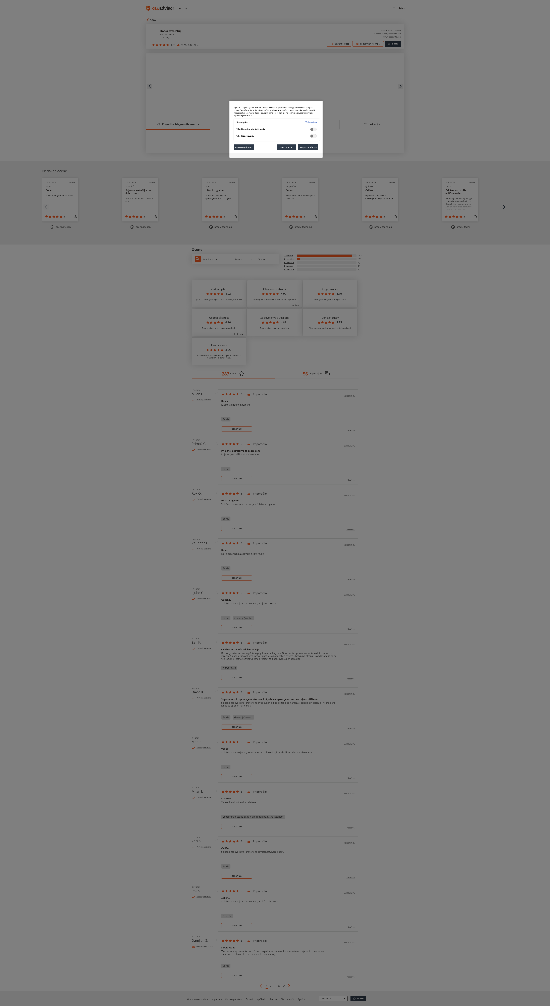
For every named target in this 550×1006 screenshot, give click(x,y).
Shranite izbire (286, 147)
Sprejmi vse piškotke (308, 147)
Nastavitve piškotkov (243, 147)
